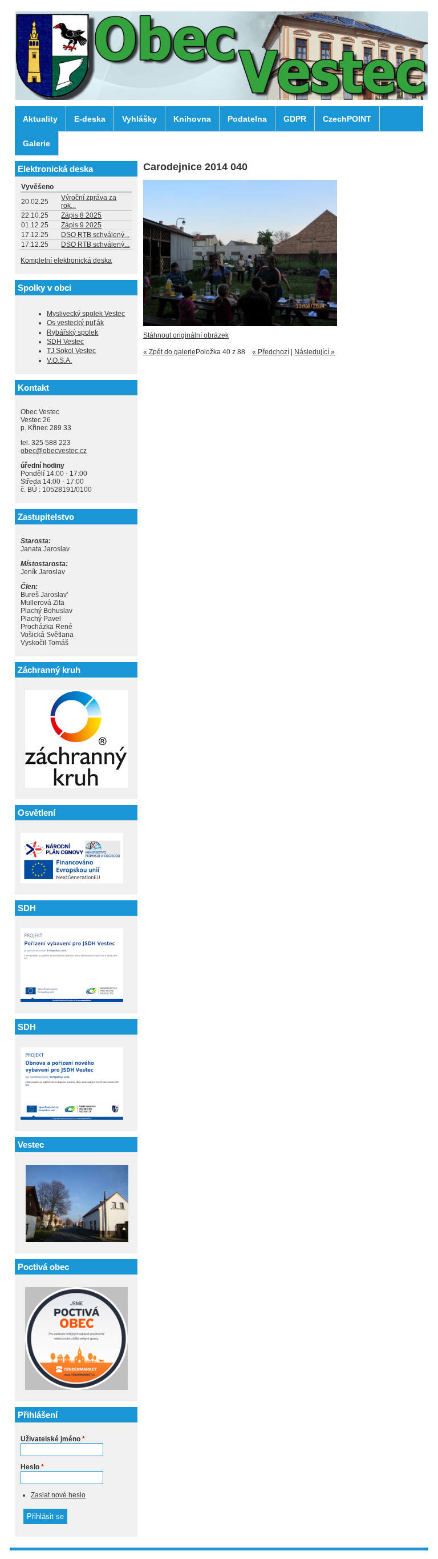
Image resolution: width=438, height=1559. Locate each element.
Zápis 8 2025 (81, 215)
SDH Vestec (65, 342)
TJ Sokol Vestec (71, 351)
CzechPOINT (347, 118)
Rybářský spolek (72, 332)
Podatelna (247, 118)
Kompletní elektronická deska (66, 260)
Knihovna (192, 118)
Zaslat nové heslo (58, 1495)
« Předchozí (270, 352)
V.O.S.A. (59, 360)
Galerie (36, 143)
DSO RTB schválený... (95, 235)
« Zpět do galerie (169, 352)
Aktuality (40, 118)
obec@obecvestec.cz (54, 451)
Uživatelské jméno (53, 1439)
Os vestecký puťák (75, 323)
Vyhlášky (139, 118)
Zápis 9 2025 (81, 225)
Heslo (32, 1467)
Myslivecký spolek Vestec (86, 314)
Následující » (314, 352)
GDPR (294, 118)
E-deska (90, 118)
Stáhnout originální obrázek (186, 335)
